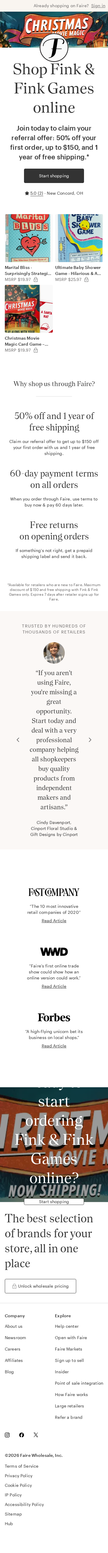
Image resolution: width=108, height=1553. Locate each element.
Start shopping (54, 175)
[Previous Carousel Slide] (18, 740)
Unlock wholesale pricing (43, 1286)
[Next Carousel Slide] (90, 740)
